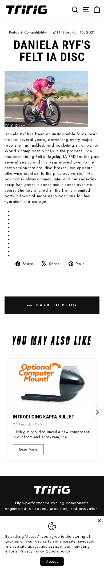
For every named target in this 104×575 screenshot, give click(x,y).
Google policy (58, 551)
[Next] (96, 411)
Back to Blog (55, 304)
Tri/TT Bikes (60, 32)
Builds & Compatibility (27, 32)
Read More (28, 451)
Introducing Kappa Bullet (43, 417)
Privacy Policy (32, 551)
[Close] (99, 520)
